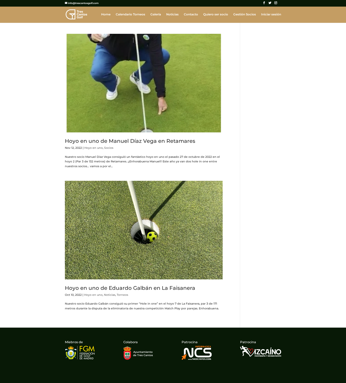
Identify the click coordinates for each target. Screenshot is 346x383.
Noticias (172, 14)
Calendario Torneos (130, 14)
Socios (108, 148)
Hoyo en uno (93, 148)
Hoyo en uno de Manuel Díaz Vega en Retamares (130, 141)
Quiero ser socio (215, 14)
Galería (155, 14)
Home (106, 14)
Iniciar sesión (271, 14)
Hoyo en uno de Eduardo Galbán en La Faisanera (130, 288)
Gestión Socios (244, 14)
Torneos (122, 295)
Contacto (191, 14)
